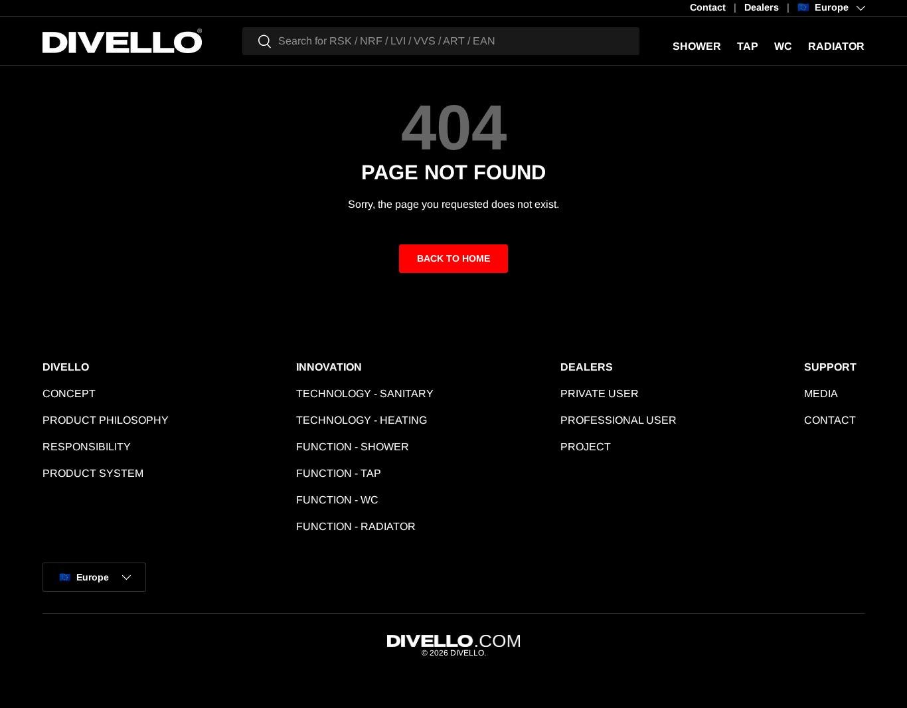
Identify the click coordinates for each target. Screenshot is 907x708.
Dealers (761, 7)
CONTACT (830, 420)
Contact (708, 7)
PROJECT (585, 446)
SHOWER (697, 46)
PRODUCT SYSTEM (92, 473)
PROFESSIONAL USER (618, 420)
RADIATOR (836, 46)
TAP (747, 46)
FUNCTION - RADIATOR (356, 526)
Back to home (453, 258)
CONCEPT (69, 393)
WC (783, 46)
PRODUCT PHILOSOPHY (105, 420)
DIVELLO (467, 653)
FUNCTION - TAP (338, 473)
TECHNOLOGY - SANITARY (365, 393)
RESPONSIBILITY (86, 446)
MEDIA (821, 393)
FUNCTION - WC (337, 499)
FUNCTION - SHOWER (352, 446)
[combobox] (440, 41)
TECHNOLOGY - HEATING (361, 420)
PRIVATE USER (599, 393)
